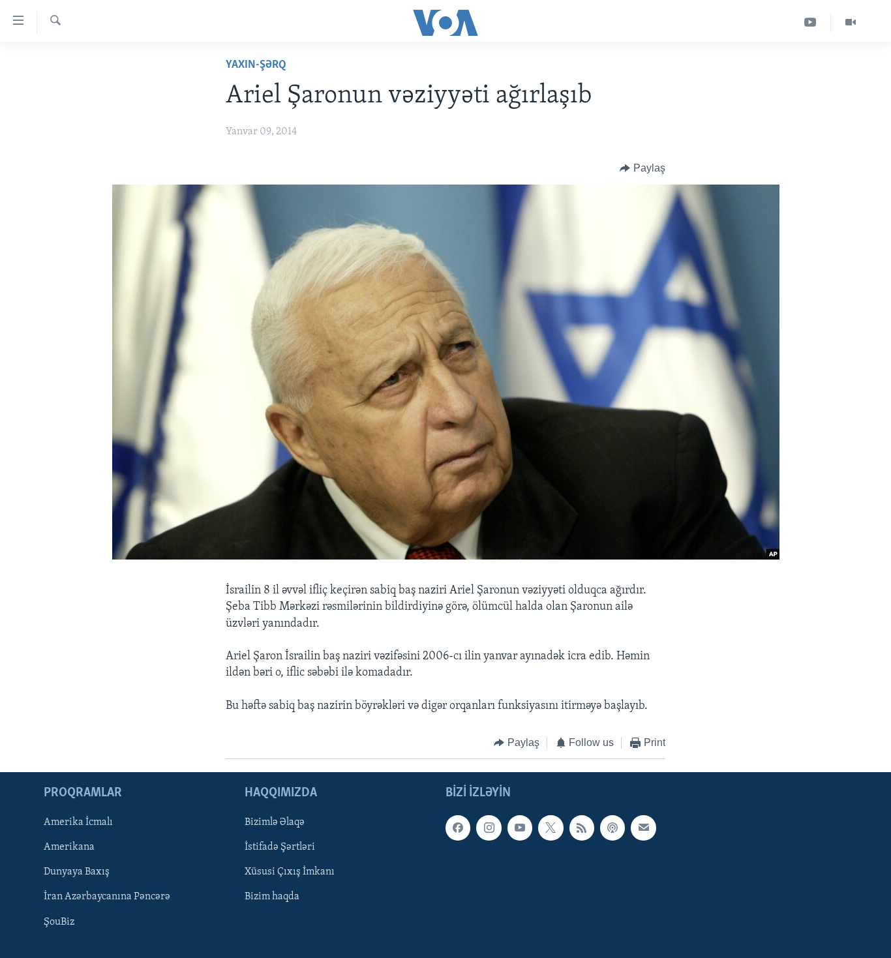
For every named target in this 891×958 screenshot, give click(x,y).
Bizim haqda (272, 897)
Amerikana (69, 848)
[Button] (642, 168)
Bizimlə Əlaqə (275, 823)
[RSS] (581, 828)
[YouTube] (810, 22)
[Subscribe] (643, 828)
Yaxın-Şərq (256, 65)
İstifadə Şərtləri (280, 848)
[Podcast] (612, 828)
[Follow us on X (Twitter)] (550, 828)
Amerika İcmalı (78, 823)
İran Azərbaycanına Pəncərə (107, 897)
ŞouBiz (59, 922)
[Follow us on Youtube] (519, 828)
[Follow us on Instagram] (488, 828)
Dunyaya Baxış (77, 872)
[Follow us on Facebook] (458, 828)
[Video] (850, 22)
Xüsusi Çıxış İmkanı (290, 872)
